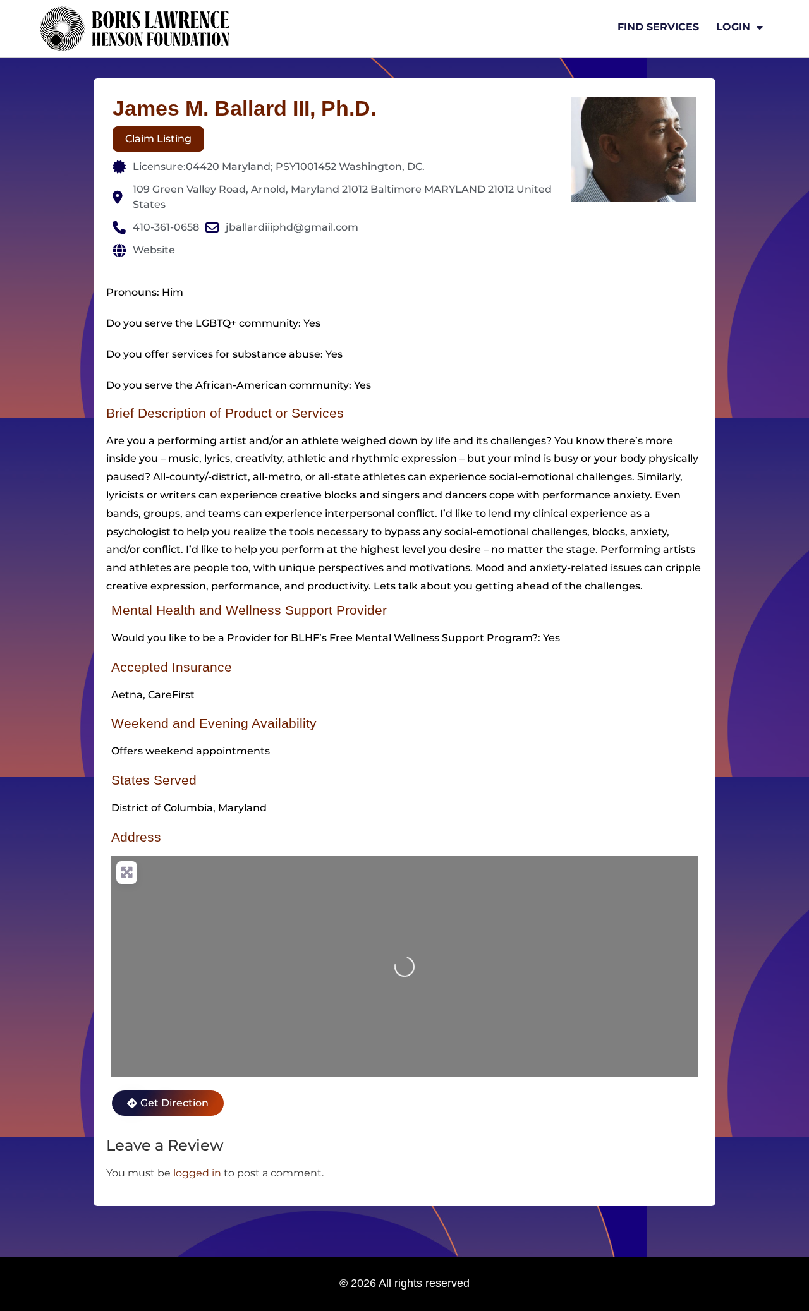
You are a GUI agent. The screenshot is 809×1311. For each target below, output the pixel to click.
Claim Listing (158, 139)
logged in (197, 1173)
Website (154, 250)
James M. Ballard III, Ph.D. (244, 108)
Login (733, 27)
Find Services (658, 27)
